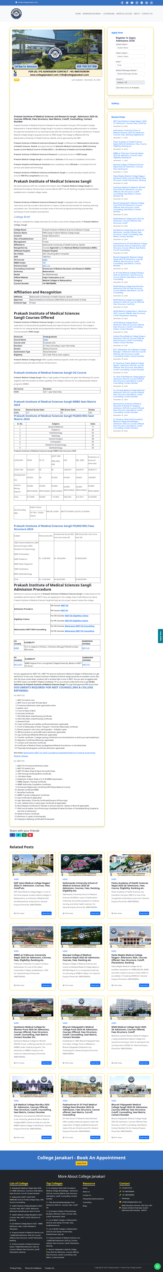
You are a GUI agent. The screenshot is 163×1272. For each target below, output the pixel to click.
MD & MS (18, 664)
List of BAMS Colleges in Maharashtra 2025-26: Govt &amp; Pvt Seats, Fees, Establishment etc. (61, 1222)
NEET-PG (86, 664)
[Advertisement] (57, 98)
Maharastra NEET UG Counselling (79, 626)
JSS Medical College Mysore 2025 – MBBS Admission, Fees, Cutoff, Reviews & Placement (26, 1226)
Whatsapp (126, 1198)
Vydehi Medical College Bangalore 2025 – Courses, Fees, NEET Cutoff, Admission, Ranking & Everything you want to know (26, 1208)
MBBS (17, 80)
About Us (86, 1192)
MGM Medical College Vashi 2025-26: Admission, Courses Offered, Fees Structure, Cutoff (129, 1029)
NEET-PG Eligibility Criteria (76, 621)
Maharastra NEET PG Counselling (79, 631)
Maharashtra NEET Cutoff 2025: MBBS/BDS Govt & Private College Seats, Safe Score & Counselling (26, 1199)
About (137, 13)
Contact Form (127, 1188)
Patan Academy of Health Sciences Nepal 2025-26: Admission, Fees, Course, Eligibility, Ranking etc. (129, 886)
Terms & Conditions (33, 1268)
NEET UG (46, 266)
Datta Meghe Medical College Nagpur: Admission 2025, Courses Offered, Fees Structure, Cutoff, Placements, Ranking (129, 958)
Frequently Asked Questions (93, 1199)
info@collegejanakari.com (28, 2)
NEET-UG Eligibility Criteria (76, 616)
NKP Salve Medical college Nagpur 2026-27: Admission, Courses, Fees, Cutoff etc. (32, 886)
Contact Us (147, 13)
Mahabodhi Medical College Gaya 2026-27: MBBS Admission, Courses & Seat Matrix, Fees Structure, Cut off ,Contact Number (26, 1190)
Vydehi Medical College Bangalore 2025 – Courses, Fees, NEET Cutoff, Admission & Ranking (26, 1217)
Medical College (124, 13)
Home (78, 13)
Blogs (85, 1206)
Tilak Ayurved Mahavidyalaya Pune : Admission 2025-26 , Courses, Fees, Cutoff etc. (62, 1205)
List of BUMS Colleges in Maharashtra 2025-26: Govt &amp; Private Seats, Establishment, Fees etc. (61, 1231)
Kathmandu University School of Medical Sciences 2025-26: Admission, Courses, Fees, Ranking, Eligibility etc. (81, 887)
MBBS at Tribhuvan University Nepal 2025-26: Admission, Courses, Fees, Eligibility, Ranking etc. (32, 957)
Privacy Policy (15, 1268)
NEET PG (64, 610)
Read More (46, 913)
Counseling (109, 13)
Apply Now (81, 1163)
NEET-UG (86, 648)
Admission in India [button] (91, 13)
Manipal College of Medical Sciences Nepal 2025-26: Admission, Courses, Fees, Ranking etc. (81, 957)
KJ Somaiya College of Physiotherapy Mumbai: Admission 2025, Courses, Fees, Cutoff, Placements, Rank (61, 1214)
